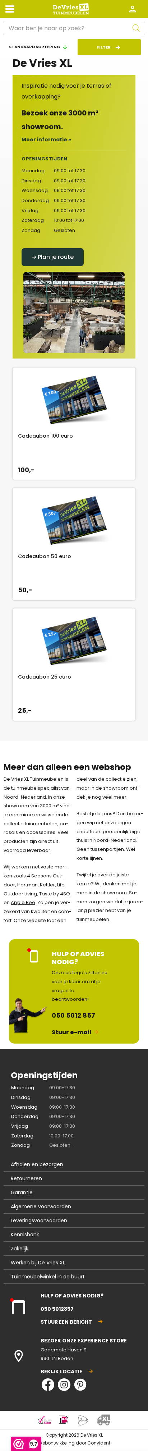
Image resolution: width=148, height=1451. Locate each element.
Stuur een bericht (66, 1321)
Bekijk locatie (61, 1371)
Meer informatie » (46, 139)
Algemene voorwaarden (41, 1206)
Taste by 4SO (54, 893)
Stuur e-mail (71, 1032)
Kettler (47, 884)
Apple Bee (23, 902)
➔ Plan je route (53, 257)
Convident (98, 1443)
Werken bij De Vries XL (38, 1262)
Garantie (22, 1192)
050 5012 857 (73, 1015)
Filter (104, 47)
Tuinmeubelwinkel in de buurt (48, 1276)
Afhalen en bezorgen (37, 1164)
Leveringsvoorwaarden (39, 1220)
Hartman (27, 884)
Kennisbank (25, 1234)
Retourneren (26, 1178)
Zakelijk (19, 1248)
